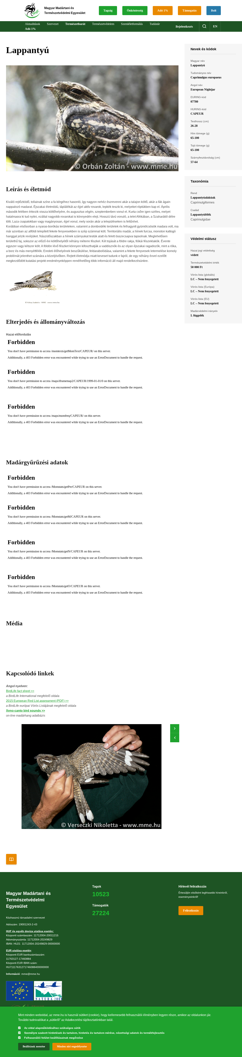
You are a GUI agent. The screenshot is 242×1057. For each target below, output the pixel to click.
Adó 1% (162, 10)
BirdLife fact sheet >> (20, 691)
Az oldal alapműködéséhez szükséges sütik (52, 1027)
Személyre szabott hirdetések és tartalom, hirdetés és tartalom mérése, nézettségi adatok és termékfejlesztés (94, 1032)
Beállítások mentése (34, 1046)
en (215, 26)
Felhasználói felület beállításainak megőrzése (53, 1037)
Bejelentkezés (184, 26)
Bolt (213, 10)
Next (174, 728)
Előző (174, 737)
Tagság (107, 10)
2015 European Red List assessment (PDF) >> (37, 700)
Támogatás (189, 10)
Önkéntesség (135, 10)
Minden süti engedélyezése (72, 1046)
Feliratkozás (191, 910)
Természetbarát (75, 24)
